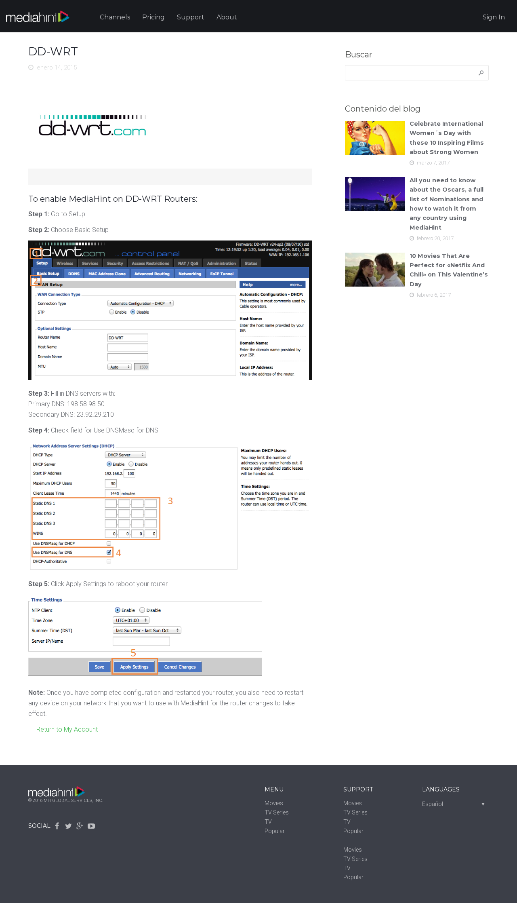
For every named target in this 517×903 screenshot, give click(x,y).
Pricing (153, 17)
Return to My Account (67, 729)
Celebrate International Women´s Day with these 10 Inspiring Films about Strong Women (447, 138)
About (226, 17)
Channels (115, 17)
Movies (274, 803)
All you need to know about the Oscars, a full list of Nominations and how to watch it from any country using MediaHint (446, 204)
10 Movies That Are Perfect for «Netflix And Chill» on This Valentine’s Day (449, 270)
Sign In (494, 17)
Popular (275, 831)
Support (190, 17)
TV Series (277, 812)
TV (268, 822)
